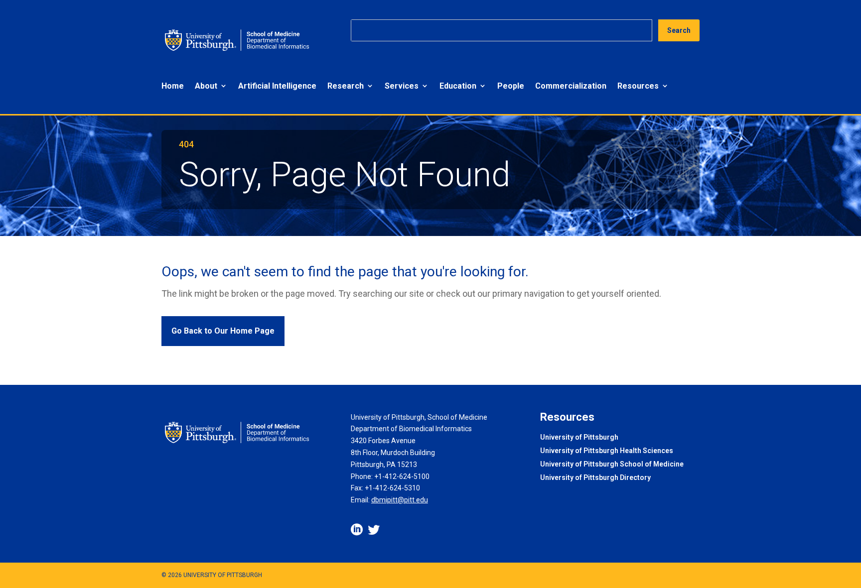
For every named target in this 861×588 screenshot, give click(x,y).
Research (345, 86)
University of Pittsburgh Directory (595, 478)
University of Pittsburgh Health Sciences (606, 451)
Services (402, 86)
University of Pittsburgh (579, 438)
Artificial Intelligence (277, 86)
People (510, 86)
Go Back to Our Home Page (223, 331)
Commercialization (570, 86)
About (206, 86)
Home (172, 86)
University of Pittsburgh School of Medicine (612, 465)
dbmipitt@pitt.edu (399, 500)
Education (457, 86)
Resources (638, 86)
